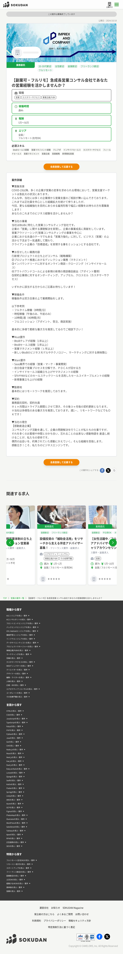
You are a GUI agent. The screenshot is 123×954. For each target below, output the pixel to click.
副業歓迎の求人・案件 (15, 876)
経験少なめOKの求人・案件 (17, 883)
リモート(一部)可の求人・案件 (18, 864)
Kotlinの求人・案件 (14, 784)
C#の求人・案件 (12, 746)
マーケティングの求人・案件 (17, 654)
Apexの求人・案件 (13, 834)
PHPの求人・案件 (13, 730)
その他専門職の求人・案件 (17, 697)
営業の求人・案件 (13, 658)
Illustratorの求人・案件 (15, 819)
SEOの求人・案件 (13, 846)
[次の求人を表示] (113, 542)
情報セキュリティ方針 (80, 921)
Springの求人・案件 (14, 792)
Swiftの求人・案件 (13, 780)
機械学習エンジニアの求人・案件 (19, 635)
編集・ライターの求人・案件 (17, 677)
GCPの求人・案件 (13, 807)
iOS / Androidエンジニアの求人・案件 (21, 631)
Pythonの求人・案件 (14, 734)
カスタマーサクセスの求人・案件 (19, 662)
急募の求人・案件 (13, 891)
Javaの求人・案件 (13, 738)
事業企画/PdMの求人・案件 (17, 650)
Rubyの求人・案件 (13, 726)
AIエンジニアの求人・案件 (16, 615)
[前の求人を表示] (10, 542)
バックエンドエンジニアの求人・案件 (21, 627)
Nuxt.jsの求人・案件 (14, 765)
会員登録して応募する (61, 167)
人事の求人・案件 (13, 681)
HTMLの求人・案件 (14, 711)
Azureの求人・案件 (13, 803)
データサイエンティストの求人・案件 (21, 643)
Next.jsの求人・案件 (14, 757)
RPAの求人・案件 (13, 838)
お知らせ (55, 908)
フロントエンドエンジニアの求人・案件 (22, 623)
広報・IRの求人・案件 (15, 685)
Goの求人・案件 (12, 742)
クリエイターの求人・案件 (17, 670)
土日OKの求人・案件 (14, 879)
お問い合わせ (82, 914)
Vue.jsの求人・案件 (14, 761)
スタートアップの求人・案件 (17, 868)
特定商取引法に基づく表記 (61, 927)
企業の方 (109, 7)
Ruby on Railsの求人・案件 (16, 769)
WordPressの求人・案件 (15, 823)
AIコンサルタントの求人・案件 (18, 619)
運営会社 (44, 908)
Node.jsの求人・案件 (14, 749)
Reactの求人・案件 (13, 753)
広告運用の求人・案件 (15, 842)
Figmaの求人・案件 (14, 811)
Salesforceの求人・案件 (15, 827)
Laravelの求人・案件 (14, 773)
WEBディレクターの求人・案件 (18, 666)
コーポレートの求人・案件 (17, 693)
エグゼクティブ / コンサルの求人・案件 (22, 689)
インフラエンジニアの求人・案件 (19, 639)
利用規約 (36, 921)
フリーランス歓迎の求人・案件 (18, 872)
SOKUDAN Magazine (73, 908)
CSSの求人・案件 (13, 715)
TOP (5, 598)
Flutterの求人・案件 (14, 788)
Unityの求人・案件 (13, 796)
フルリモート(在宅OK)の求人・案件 (20, 860)
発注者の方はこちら (44, 914)
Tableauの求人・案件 (14, 831)
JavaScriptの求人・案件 (15, 718)
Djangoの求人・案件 (14, 776)
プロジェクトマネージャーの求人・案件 (22, 646)
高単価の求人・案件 (14, 887)
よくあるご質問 (65, 914)
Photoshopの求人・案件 (15, 815)
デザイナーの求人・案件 (16, 673)
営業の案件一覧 (17, 598)
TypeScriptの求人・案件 (15, 722)
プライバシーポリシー (55, 921)
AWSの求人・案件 (13, 800)
